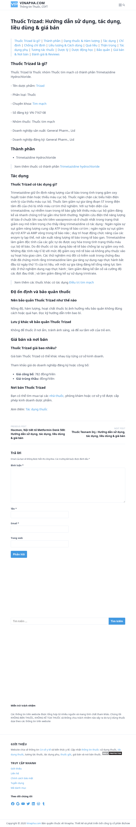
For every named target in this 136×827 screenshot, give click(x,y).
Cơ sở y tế (45, 749)
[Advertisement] (68, 589)
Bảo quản (103, 50)
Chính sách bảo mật (22, 778)
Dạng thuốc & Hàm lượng (82, 41)
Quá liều (91, 45)
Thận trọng (108, 45)
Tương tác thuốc (42, 50)
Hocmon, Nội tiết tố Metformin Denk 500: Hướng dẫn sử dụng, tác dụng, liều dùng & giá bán (38, 434)
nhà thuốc (56, 396)
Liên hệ (15, 773)
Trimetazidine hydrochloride (80, 166)
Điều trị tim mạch (81, 282)
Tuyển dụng (17, 783)
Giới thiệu (16, 768)
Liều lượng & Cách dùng (65, 45)
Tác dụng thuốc (36, 409)
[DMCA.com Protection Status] (112, 754)
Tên (14, 508)
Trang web (17, 538)
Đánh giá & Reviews (46, 54)
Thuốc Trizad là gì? (27, 41)
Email (15, 523)
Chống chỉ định (34, 45)
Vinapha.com (32, 3)
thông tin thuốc (90, 749)
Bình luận (17, 465)
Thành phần (52, 41)
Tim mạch (39, 104)
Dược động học (82, 50)
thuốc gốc (66, 754)
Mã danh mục (18, 787)
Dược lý (63, 50)
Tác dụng (109, 41)
